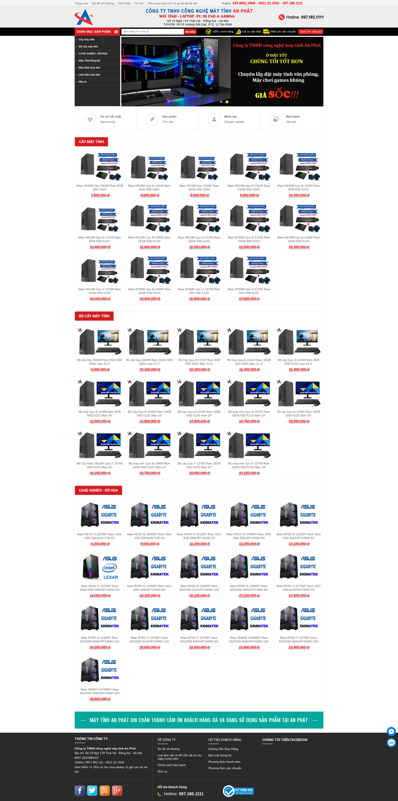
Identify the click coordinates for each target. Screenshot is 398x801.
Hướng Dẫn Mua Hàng (223, 748)
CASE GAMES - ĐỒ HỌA (93, 53)
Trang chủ (81, 3)
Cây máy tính (86, 39)
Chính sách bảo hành (172, 765)
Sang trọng (110, 119)
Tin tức (139, 3)
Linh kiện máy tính (89, 74)
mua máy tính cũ (165, 3)
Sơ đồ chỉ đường (169, 748)
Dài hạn (293, 119)
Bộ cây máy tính (88, 46)
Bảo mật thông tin (220, 755)
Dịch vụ (162, 771)
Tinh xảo (169, 119)
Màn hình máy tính (89, 67)
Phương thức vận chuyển (224, 768)
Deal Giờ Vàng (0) (311, 31)
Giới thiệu (124, 3)
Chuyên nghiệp (234, 119)
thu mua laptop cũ (116, 767)
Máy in (82, 81)
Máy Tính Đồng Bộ (89, 60)
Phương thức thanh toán (224, 761)
